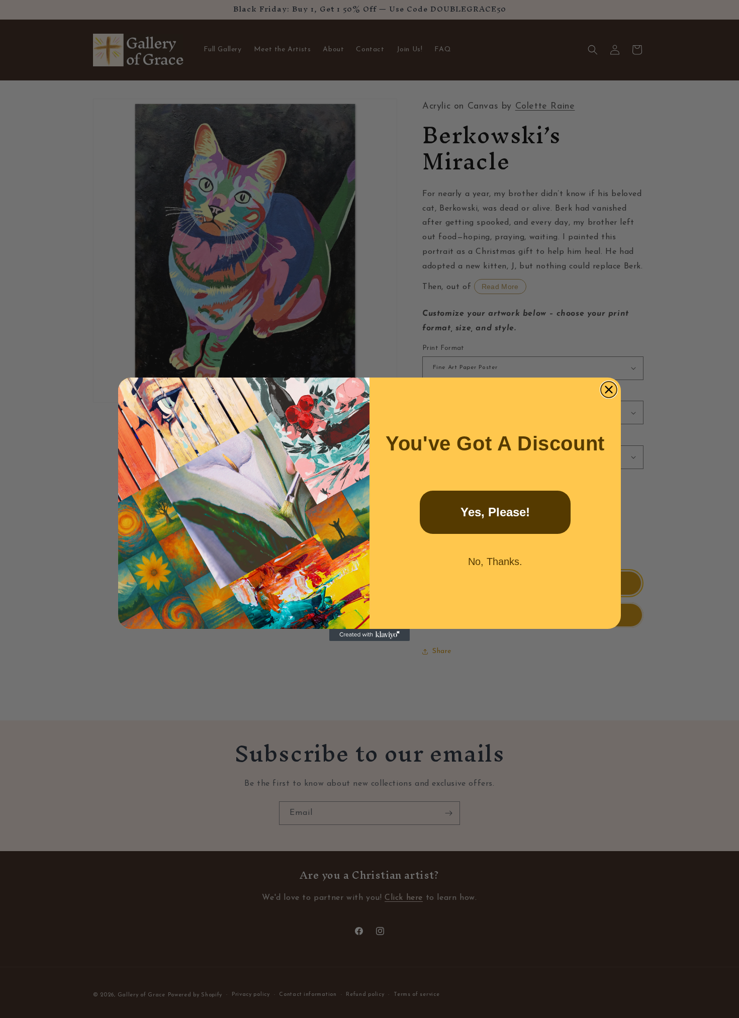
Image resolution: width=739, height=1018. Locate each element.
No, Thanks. (495, 561)
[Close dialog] (609, 390)
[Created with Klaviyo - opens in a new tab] (369, 635)
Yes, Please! (495, 512)
